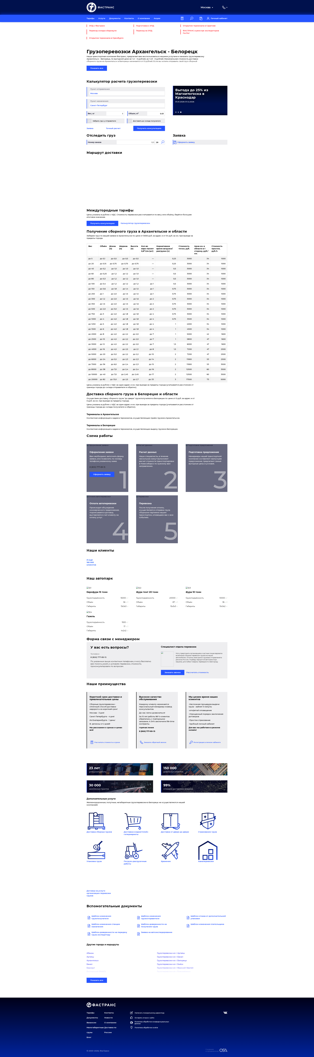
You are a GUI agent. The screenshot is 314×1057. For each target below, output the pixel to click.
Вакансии (91, 1022)
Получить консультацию (149, 128)
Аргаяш (90, 957)
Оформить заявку (102, 474)
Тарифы (90, 18)
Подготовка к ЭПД (145, 26)
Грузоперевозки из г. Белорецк (172, 960)
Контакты (129, 18)
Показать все (96, 68)
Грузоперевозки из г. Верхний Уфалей (175, 968)
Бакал (89, 964)
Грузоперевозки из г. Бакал (170, 957)
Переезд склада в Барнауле (103, 30)
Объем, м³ (133, 113)
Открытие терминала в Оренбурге (106, 38)
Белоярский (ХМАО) (96, 971)
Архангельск (93, 960)
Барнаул (91, 968)
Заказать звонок (173, 672)
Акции (157, 18)
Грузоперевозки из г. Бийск (170, 964)
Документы (114, 18)
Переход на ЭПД (144, 30)
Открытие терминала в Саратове (199, 26)
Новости (108, 1017)
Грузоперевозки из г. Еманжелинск (174, 971)
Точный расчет (113, 128)
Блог (89, 1037)
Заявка (90, 128)
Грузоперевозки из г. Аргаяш (171, 953)
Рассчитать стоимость (197, 672)
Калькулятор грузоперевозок (135, 223)
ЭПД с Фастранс (97, 26)
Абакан (90, 953)
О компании (144, 18)
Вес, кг (91, 113)
